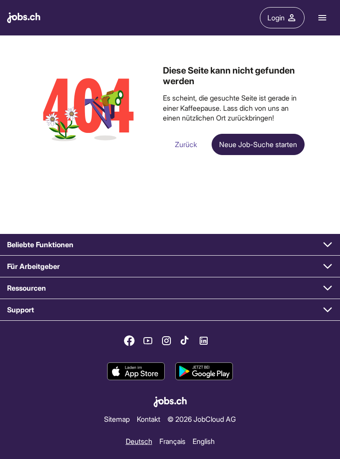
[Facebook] (129, 340)
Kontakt (148, 419)
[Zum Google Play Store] (204, 371)
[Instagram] (166, 340)
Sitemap (117, 419)
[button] (170, 245)
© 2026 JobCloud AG (201, 419)
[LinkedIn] (203, 340)
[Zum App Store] (136, 371)
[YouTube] (148, 340)
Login (276, 17)
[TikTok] (185, 340)
